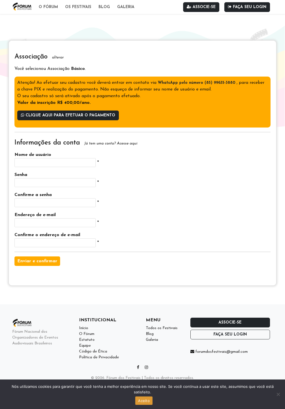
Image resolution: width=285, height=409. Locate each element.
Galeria (125, 7)
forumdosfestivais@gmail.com (221, 352)
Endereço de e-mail (35, 215)
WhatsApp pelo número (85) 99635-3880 (197, 83)
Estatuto (87, 340)
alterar (58, 57)
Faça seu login (249, 7)
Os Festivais (78, 7)
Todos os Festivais (162, 328)
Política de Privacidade (99, 357)
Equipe (85, 346)
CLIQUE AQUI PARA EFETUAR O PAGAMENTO (69, 115)
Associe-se (203, 7)
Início (83, 328)
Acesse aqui (127, 143)
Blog (104, 7)
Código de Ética (93, 351)
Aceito (144, 400)
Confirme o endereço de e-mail (47, 235)
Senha (20, 175)
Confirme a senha (33, 195)
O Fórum (48, 7)
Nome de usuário (32, 155)
